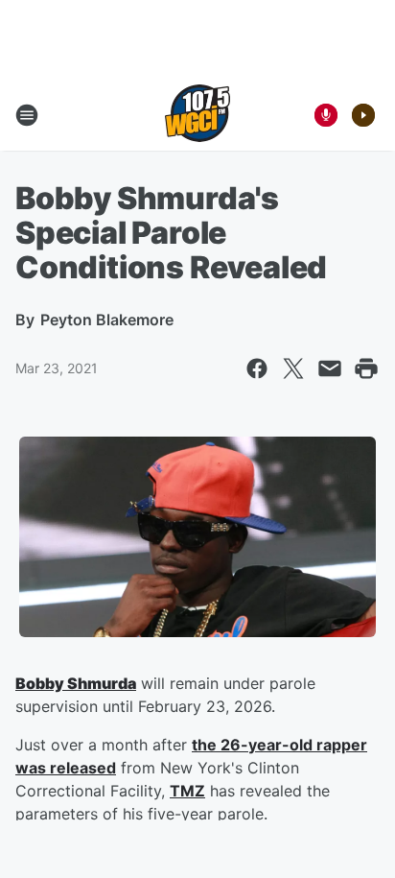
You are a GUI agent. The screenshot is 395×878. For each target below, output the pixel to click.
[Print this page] (366, 368)
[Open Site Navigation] (26, 115)
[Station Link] (197, 115)
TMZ (187, 790)
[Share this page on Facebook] (257, 368)
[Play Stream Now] (363, 115)
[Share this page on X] (293, 368)
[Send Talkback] (325, 115)
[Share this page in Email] (329, 368)
